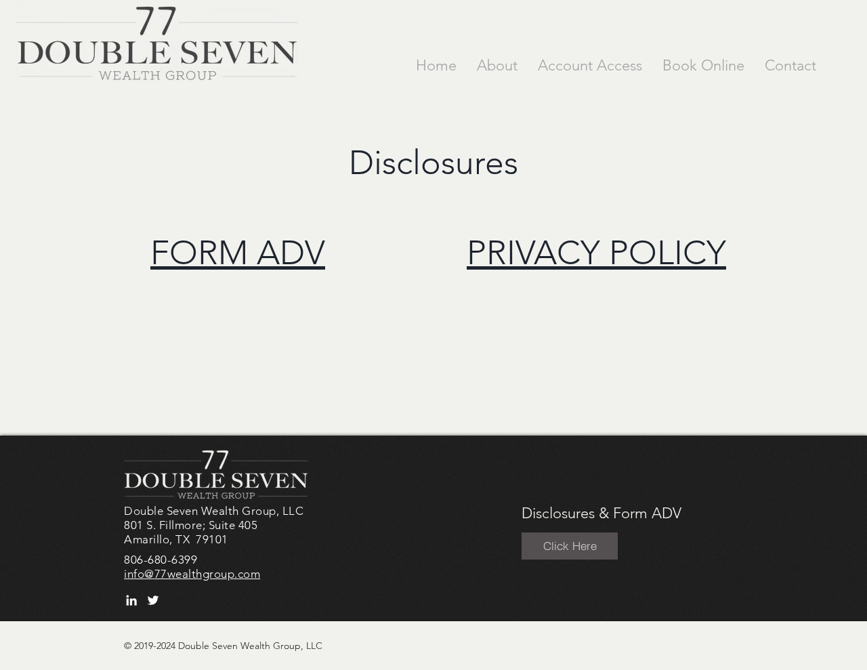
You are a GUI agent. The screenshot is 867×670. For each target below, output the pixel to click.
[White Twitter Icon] (153, 600)
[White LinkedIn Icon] (131, 600)
